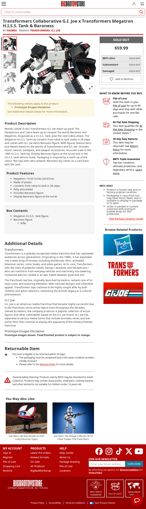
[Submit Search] (141, 12)
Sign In (7, 452)
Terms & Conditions (129, 469)
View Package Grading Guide (126, 218)
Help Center (66, 452)
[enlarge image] (91, 87)
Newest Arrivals (39, 457)
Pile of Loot (119, 105)
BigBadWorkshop (40, 470)
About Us (64, 457)
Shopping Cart (11, 466)
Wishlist (7, 470)
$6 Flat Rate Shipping (127, 127)
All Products (37, 466)
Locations (65, 470)
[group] (10, 44)
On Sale (35, 461)
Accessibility (55, 502)
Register (8, 457)
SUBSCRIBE (134, 464)
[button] (29, 88)
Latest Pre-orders (40, 452)
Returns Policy (47, 364)
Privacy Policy (95, 472)
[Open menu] (3, 3)
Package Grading (69, 461)
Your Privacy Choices (105, 502)
